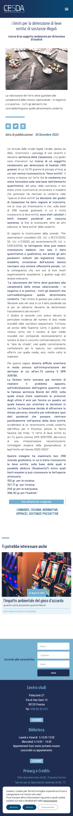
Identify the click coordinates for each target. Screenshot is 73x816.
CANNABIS (23, 509)
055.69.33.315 (39, 709)
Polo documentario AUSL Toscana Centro (41, 777)
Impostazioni (47, 807)
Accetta (14, 807)
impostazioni (50, 800)
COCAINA (36, 509)
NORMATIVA (50, 509)
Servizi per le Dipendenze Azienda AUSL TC (40, 782)
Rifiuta (29, 807)
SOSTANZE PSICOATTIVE (43, 513)
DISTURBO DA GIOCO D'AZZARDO (20, 611)
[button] (66, 9)
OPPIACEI (21, 513)
